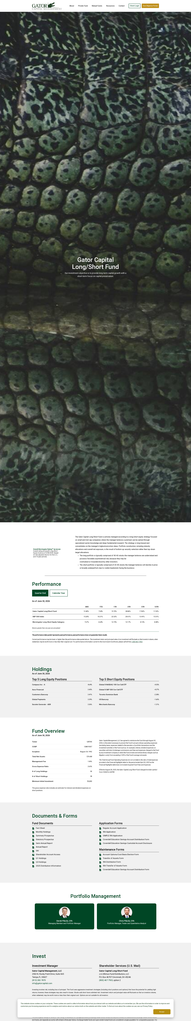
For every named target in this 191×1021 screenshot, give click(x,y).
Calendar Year (58, 593)
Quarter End (40, 593)
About (71, 6)
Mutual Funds (97, 6)
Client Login (134, 6)
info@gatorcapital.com (42, 983)
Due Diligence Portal (150, 6)
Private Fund (83, 6)
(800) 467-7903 (106, 980)
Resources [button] (110, 6)
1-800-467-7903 (136, 642)
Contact (122, 6)
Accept (161, 1012)
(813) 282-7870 (39, 980)
